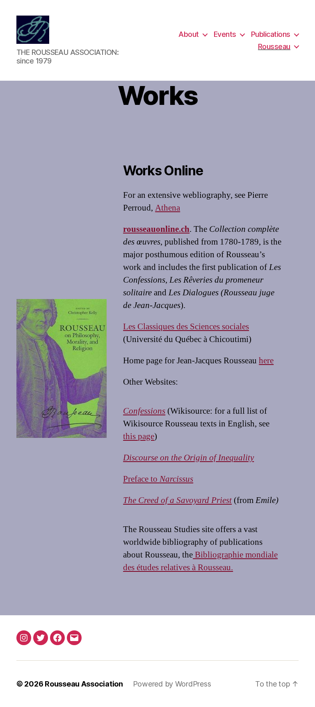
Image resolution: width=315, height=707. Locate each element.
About (188, 34)
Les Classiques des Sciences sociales (186, 326)
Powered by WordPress (172, 684)
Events (225, 34)
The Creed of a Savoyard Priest (177, 500)
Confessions (144, 411)
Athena (167, 207)
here (266, 360)
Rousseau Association (84, 684)
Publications (270, 34)
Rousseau (274, 46)
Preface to (158, 479)
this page (138, 436)
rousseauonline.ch (156, 229)
